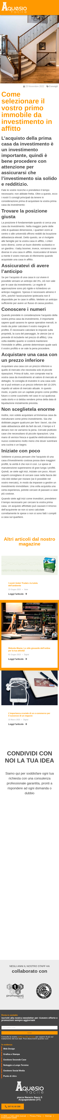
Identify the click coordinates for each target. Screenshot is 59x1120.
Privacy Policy (35, 1116)
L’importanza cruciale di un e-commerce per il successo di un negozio (29, 714)
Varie (26, 589)
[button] (12, 1106)
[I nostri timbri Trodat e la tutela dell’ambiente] (29, 565)
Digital (26, 655)
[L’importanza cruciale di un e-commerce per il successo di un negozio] (29, 686)
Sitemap (48, 1116)
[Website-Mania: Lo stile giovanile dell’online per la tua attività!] (29, 621)
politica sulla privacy (26, 1037)
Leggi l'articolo (16, 594)
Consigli (53, 86)
